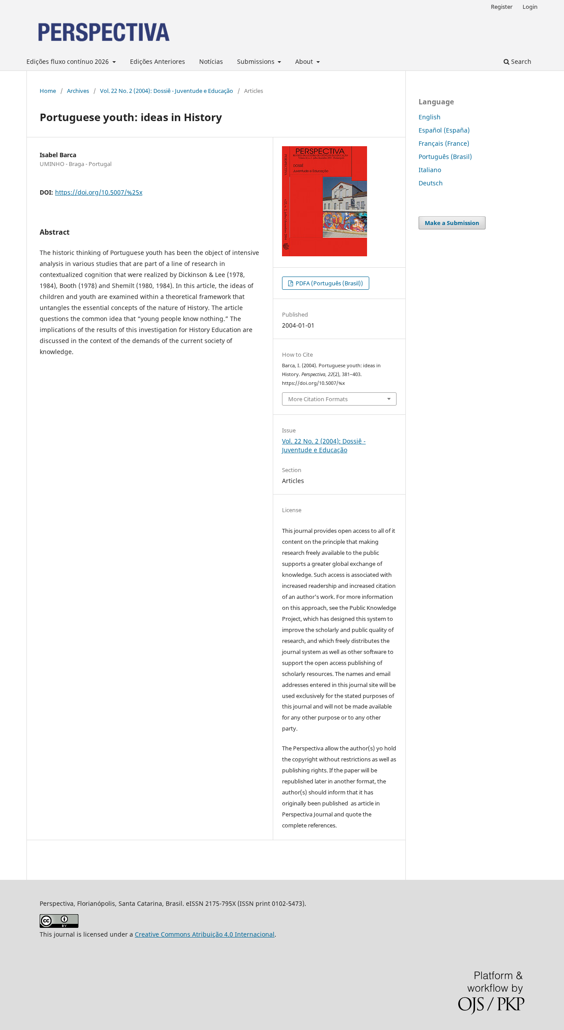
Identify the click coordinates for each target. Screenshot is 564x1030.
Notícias (211, 61)
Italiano (430, 170)
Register (501, 7)
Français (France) (444, 143)
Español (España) (444, 130)
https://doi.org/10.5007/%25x (98, 192)
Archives (78, 91)
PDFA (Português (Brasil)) (328, 283)
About (305, 61)
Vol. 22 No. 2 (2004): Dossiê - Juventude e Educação (166, 91)
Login (530, 7)
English (430, 117)
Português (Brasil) (445, 156)
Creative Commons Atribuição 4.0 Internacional (205, 934)
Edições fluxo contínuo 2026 (68, 61)
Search (520, 61)
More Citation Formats (318, 399)
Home (48, 91)
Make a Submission (452, 223)
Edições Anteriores (157, 61)
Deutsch (431, 183)
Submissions (256, 61)
